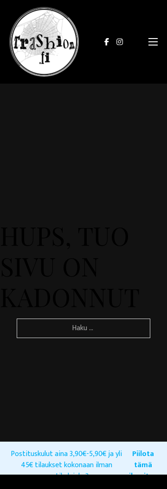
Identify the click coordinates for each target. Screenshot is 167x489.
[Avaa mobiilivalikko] (153, 42)
